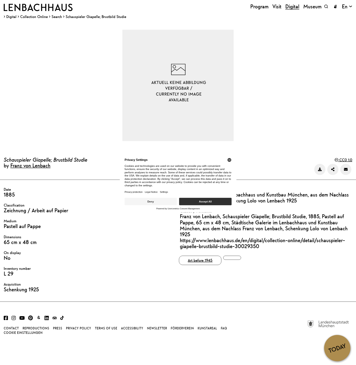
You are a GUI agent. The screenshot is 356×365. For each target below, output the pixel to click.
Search (57, 16)
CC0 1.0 (345, 160)
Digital (11, 17)
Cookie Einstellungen (23, 332)
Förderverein (182, 328)
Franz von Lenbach (30, 165)
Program (259, 6)
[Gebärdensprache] (335, 6)
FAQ (224, 328)
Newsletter (157, 328)
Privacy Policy (78, 328)
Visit (276, 6)
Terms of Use (106, 328)
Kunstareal (207, 328)
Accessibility (132, 328)
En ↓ (347, 6)
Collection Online (34, 17)
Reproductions (36, 328)
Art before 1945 (200, 260)
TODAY (337, 348)
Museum (312, 6)
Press (57, 328)
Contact (11, 328)
